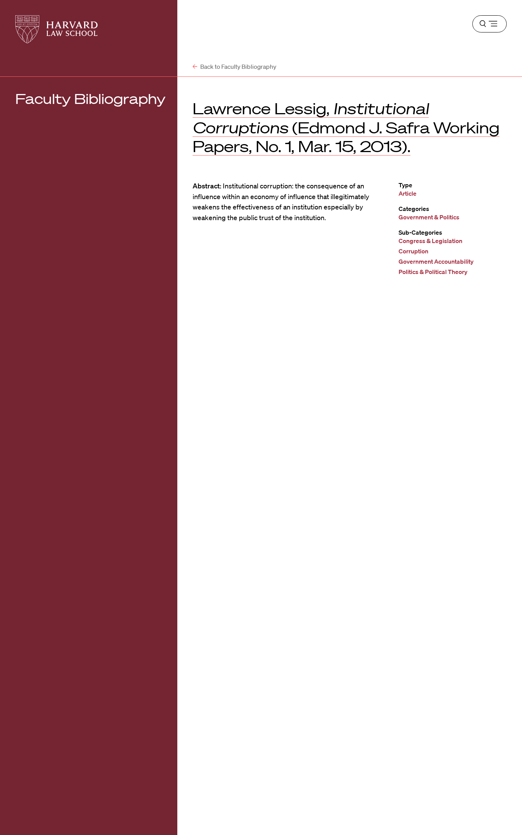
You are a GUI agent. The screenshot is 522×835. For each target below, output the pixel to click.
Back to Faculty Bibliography (237, 66)
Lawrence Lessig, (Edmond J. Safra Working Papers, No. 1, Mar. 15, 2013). (346, 127)
